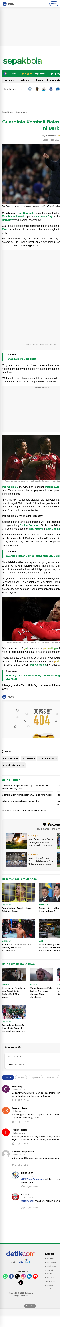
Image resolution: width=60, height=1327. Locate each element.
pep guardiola (10, 758)
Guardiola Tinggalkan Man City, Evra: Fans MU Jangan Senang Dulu (25, 787)
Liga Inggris (26, 73)
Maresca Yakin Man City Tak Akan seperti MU (24, 810)
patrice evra (28, 758)
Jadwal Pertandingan (31, 80)
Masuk (54, 4)
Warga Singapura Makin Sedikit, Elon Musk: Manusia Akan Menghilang (41, 992)
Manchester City (42, 217)
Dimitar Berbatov (29, 525)
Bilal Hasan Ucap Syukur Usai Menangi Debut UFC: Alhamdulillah (16, 947)
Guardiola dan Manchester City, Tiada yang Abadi (27, 795)
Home (13, 73)
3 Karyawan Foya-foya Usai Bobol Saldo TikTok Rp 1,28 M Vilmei (13, 992)
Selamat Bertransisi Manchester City (20, 801)
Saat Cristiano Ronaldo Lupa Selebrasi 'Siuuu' (16, 909)
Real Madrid (36, 529)
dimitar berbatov (48, 758)
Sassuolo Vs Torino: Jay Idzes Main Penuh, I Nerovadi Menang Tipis (14, 1028)
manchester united (13, 765)
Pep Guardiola (26, 213)
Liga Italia (40, 73)
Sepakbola (7, 112)
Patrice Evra (52, 487)
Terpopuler (11, 80)
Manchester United (13, 217)
